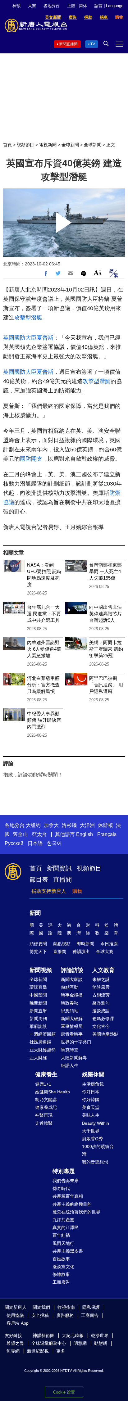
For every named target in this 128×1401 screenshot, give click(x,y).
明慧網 (80, 1343)
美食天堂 (90, 1107)
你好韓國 (90, 1099)
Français (107, 834)
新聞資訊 (59, 868)
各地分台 (51, 5)
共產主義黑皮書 (68, 1251)
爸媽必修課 (103, 1018)
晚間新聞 (38, 1003)
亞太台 (39, 834)
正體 (71, 5)
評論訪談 (72, 970)
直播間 (62, 879)
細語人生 (69, 1065)
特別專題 (64, 1171)
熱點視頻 (62, 943)
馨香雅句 (101, 1003)
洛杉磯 (69, 825)
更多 (60, 1351)
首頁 (7, 144)
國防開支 (31, 459)
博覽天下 (38, 951)
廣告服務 (65, 1315)
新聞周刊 (38, 1018)
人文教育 (103, 970)
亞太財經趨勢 (43, 1049)
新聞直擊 (38, 1010)
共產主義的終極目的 (72, 1204)
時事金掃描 (72, 994)
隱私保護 (91, 1307)
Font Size (97, 272)
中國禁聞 (38, 994)
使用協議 (15, 1315)
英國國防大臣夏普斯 (28, 338)
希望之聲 (15, 1343)
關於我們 (41, 1307)
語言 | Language (108, 5)
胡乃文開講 (46, 1099)
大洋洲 (87, 825)
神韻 (16, 5)
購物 (77, 891)
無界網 (13, 1351)
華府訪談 (38, 1026)
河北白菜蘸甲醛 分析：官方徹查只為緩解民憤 (43, 685)
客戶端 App (18, 1323)
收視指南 (66, 1307)
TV (92, 44)
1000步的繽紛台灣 (98, 1150)
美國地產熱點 (105, 1034)
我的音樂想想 (95, 1161)
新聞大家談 (72, 979)
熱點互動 (69, 987)
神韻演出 (81, 951)
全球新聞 (70, 144)
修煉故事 (61, 1274)
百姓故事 (61, 1258)
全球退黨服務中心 (48, 1343)
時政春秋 (69, 1003)
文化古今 (101, 1026)
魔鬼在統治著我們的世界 (76, 1211)
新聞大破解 (72, 1018)
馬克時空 (69, 1049)
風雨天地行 (63, 1243)
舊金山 (20, 834)
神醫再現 (44, 1115)
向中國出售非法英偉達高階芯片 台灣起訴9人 (105, 613)
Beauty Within (95, 1123)
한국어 (54, 843)
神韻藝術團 (43, 1335)
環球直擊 (38, 987)
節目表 (39, 879)
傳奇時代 (61, 1188)
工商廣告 (61, 1282)
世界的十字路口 (76, 1041)
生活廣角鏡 (93, 1084)
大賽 (32, 5)
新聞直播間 (68, 44)
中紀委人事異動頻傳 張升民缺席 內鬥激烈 (44, 720)
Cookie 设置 (64, 1392)
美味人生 (90, 1115)
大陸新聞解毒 (74, 1057)
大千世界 (90, 1130)
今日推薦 (109, 943)
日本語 (35, 843)
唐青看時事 (72, 1034)
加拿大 (51, 825)
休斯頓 (105, 825)
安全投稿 (40, 1315)
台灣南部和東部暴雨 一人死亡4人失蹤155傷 (105, 571)
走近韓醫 (44, 1123)
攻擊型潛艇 (28, 317)
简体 (83, 5)
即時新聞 (85, 943)
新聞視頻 (41, 970)
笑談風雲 (101, 987)
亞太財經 (38, 1057)
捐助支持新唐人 (48, 891)
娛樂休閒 (93, 1074)
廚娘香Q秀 (92, 1138)
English (84, 834)
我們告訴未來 (66, 1180)
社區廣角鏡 (40, 1041)
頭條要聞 (38, 943)
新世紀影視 (38, 1351)
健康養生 (46, 1074)
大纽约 (33, 825)
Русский (14, 843)
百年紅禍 (61, 1235)
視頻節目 (25, 144)
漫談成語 (101, 1010)
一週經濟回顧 (43, 1034)
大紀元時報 (73, 1335)
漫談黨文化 (63, 1266)
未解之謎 (101, 979)
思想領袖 (69, 1010)
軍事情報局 (72, 1026)
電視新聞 (48, 144)
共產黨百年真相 (68, 1196)
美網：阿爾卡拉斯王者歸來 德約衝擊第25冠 (106, 649)
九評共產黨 (63, 1219)
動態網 (100, 1343)
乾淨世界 (99, 1335)
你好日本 (90, 1091)
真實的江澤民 (66, 1227)
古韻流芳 (101, 994)
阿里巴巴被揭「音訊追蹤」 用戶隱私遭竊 (106, 685)
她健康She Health (52, 1091)
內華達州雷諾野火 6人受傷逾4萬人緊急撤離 (44, 649)
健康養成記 (46, 1107)
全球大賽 (104, 951)
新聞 (35, 913)
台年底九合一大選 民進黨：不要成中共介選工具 (44, 613)
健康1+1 (43, 1084)
